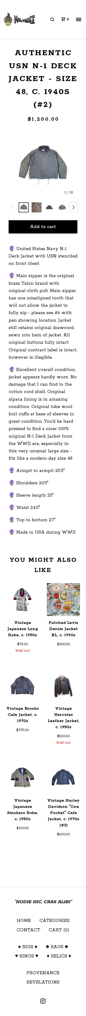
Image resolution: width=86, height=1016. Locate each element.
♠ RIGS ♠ (27, 947)
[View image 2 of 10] (37, 207)
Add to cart (43, 227)
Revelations (43, 982)
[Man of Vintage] (19, 19)
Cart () (59, 930)
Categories (54, 921)
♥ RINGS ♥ (26, 956)
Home (24, 921)
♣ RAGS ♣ (57, 947)
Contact (28, 930)
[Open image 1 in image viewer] (43, 165)
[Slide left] (12, 207)
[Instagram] (43, 1001)
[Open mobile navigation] (78, 19)
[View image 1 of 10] (24, 207)
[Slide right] (73, 207)
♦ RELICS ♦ (59, 956)
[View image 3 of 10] (49, 207)
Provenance (43, 973)
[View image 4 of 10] (62, 207)
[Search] (52, 19)
